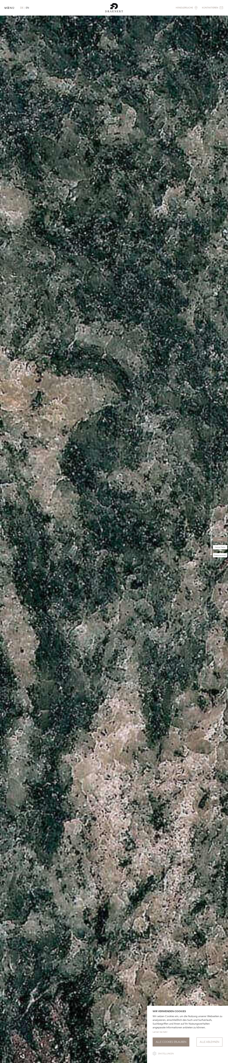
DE (21, 7)
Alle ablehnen (209, 1041)
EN (27, 7)
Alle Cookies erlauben (171, 1041)
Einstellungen (166, 1054)
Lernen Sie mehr (160, 1032)
